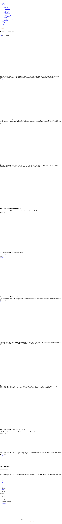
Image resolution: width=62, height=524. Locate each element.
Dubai (3, 489)
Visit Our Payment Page (3, 469)
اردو (33, 521)
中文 (28, 521)
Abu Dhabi (3, 487)
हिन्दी (31, 521)
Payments (3, 502)
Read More (1, 79)
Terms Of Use (4, 503)
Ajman (3, 490)
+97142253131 (2, 29)
